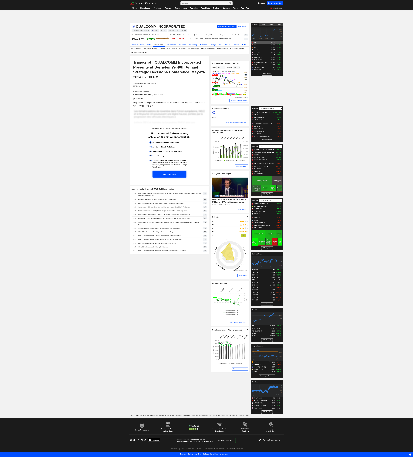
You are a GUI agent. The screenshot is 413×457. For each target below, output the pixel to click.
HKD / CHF (255, 295)
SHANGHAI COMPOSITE (261, 62)
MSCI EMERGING (259, 67)
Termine (168, 8)
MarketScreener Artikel (237, 49)
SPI (255, 45)
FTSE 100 (257, 52)
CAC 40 (256, 50)
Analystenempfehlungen (150, 49)
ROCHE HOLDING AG (260, 160)
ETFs (244, 45)
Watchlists (205, 8)
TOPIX (255, 65)
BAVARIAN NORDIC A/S (261, 204)
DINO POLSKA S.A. (259, 209)
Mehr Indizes (267, 73)
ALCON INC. (257, 171)
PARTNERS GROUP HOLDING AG (264, 164)
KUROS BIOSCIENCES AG (262, 136)
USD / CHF (255, 272)
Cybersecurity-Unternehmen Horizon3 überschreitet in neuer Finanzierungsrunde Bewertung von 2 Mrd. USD (168, 223)
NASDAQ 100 (258, 60)
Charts (148, 45)
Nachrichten (145, 8)
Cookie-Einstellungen (187, 449)
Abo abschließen (169, 174)
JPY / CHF (255, 300)
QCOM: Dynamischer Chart (239, 100)
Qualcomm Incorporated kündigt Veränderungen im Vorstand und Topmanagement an (163, 211)
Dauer (214, 68)
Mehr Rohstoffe (267, 340)
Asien (279, 24)
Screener (226, 8)
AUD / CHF (255, 290)
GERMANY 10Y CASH (260, 400)
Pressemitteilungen (194, 49)
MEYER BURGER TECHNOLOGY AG (263, 112)
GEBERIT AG (257, 155)
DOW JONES (257, 57)
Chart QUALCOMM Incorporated (225, 63)
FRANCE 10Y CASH (260, 405)
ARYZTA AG (257, 133)
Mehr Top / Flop (267, 194)
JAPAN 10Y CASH (259, 403)
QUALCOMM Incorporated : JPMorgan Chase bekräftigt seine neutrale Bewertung (162, 250)
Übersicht (134, 45)
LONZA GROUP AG (259, 157)
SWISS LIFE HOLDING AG (261, 166)
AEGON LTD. (257, 220)
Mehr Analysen (242, 209)
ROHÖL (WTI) (256, 328)
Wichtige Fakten (165, 49)
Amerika (271, 24)
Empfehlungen (181, 8)
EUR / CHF (255, 270)
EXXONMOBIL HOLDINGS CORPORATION (264, 123)
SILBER (254, 333)
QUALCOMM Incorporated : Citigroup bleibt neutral (153, 247)
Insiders (174, 49)
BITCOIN (256, 362)
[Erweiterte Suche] (230, 3)
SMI (255, 42)
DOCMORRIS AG (259, 131)
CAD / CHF (255, 287)
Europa (263, 24)
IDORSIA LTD (258, 126)
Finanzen (182, 45)
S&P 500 (256, 55)
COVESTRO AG (258, 119)
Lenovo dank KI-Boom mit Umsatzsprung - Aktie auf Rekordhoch (212, 39)
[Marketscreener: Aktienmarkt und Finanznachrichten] (144, 3)
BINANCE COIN (258, 369)
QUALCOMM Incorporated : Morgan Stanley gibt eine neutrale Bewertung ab (160, 239)
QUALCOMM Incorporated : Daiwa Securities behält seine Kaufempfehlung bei (161, 203)
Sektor (227, 45)
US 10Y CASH (258, 398)
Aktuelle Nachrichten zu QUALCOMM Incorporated (153, 189)
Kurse (142, 45)
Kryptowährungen (257, 346)
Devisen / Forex (257, 254)
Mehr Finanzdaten (241, 166)
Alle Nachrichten (136, 49)
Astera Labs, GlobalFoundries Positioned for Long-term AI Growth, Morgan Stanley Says (164, 218)
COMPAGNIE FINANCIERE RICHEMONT (264, 152)
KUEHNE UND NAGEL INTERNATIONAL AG (264, 150)
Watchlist (255, 108)
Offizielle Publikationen (208, 49)
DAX (255, 47)
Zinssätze (255, 382)
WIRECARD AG (258, 128)
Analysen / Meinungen (221, 174)
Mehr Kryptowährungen (267, 376)
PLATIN (254, 336)
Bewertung (193, 45)
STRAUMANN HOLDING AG (262, 225)
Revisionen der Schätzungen (238, 322)
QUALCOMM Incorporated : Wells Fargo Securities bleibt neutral (157, 243)
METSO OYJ (257, 214)
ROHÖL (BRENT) (257, 331)
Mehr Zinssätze (267, 412)
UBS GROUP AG (259, 169)
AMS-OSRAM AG (259, 117)
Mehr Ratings (243, 275)
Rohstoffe (255, 310)
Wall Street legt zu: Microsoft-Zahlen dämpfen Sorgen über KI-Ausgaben (159, 228)
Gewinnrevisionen (219, 283)
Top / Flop (245, 8)
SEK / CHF (255, 280)
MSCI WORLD (258, 70)
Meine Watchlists (267, 139)
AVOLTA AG (257, 218)
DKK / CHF (255, 285)
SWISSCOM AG (258, 174)
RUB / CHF (255, 277)
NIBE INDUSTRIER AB (260, 206)
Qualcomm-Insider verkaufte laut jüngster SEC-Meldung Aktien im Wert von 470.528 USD (164, 214)
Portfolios (194, 8)
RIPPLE (256, 372)
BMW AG (256, 114)
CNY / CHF (255, 292)
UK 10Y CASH (258, 408)
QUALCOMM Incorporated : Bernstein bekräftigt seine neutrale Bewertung (159, 235)
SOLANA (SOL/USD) (260, 367)
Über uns (199, 449)
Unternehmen (171, 45)
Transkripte (182, 49)
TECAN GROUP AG (259, 223)
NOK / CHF (255, 282)
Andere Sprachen (222, 49)
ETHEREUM (257, 364)
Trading (216, 8)
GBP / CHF (255, 275)
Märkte (134, 8)
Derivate (236, 45)
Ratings (213, 45)
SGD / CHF (255, 297)
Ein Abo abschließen (275, 3)
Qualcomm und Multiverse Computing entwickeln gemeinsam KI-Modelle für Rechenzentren (165, 207)
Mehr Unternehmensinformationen (236, 122)
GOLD (254, 326)
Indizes (255, 24)
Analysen (157, 8)
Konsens (203, 45)
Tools (235, 8)
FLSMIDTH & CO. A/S (260, 211)
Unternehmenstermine (240, 369)
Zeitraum (229, 68)
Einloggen (261, 3)
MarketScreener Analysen (139, 52)
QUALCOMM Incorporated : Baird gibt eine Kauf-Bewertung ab (156, 232)
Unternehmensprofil (220, 108)
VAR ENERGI (258, 228)
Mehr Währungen (267, 304)
